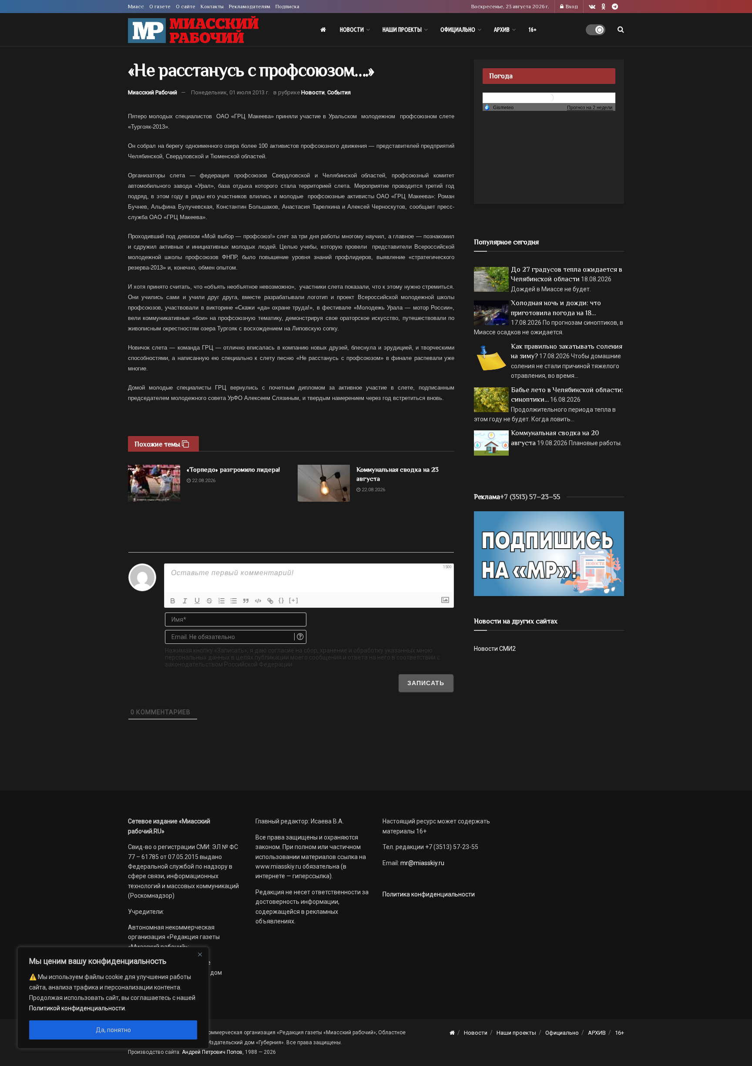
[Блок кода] (258, 601)
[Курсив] (185, 601)
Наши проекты (402, 29)
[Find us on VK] (592, 6)
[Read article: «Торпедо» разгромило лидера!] (154, 483)
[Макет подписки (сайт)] (549, 553)
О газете (160, 6)
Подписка (287, 6)
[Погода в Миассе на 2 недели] (590, 107)
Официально (457, 29)
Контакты (212, 6)
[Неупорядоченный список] (234, 601)
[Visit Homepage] (193, 29)
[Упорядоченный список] (221, 601)
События (339, 92)
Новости (352, 29)
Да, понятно (113, 1029)
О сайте (185, 6)
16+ (532, 29)
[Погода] (499, 107)
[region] (113, 998)
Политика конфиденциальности (429, 894)
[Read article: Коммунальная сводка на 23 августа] (324, 483)
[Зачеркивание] (209, 601)
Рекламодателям (249, 6)
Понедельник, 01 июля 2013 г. (230, 92)
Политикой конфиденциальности (77, 1008)
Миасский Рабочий (152, 92)
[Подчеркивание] (197, 601)
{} (282, 600)
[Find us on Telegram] (615, 6)
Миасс (136, 6)
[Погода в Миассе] (549, 97)
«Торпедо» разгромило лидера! (233, 469)
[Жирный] (173, 601)
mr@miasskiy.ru (421, 862)
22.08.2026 (203, 480)
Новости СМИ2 (495, 648)
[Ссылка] (270, 601)
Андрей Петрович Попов (212, 1052)
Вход (571, 6)
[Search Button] (621, 29)
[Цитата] (246, 601)
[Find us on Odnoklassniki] (603, 6)
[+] (294, 600)
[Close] (200, 954)
